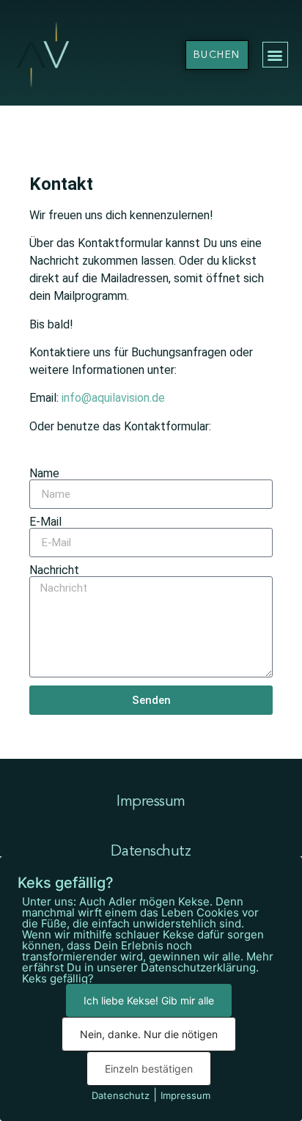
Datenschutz (151, 852)
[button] (275, 54)
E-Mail (45, 522)
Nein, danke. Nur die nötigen (149, 1034)
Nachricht (54, 570)
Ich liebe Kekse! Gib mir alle (149, 1000)
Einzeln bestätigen (149, 1068)
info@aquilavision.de (113, 398)
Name (44, 473)
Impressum (151, 802)
